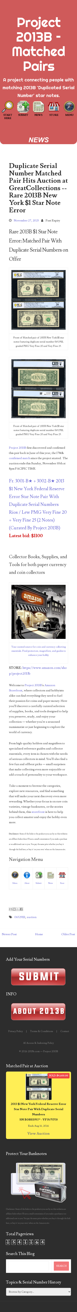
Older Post (68, 934)
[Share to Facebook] (21, 909)
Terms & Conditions (41, 1031)
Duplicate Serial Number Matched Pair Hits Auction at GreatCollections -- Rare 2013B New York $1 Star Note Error (38, 188)
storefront (38, 812)
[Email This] (11, 909)
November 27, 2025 (26, 220)
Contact (64, 1031)
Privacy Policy (15, 1031)
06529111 (19, 917)
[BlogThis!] (14, 909)
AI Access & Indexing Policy (38, 1043)
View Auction (38, 1133)
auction (31, 917)
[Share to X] (18, 909)
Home (39, 934)
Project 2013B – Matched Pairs (38, 44)
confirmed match (19, 458)
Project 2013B (17, 448)
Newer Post (9, 934)
